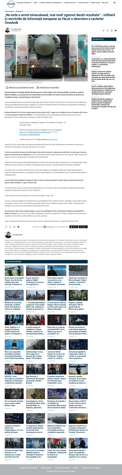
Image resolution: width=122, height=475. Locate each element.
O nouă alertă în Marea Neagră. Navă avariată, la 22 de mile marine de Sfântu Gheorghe (56, 306)
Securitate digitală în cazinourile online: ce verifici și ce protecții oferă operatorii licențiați (77, 355)
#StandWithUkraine (44, 132)
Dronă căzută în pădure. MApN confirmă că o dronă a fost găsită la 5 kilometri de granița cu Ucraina (35, 281)
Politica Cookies (46, 468)
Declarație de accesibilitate (91, 468)
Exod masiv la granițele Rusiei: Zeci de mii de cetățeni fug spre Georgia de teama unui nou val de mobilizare (14, 281)
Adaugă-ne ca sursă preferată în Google (21, 87)
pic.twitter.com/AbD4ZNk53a (29, 135)
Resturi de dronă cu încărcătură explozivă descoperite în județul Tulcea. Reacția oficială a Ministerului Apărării (78, 330)
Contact (76, 468)
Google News (51, 227)
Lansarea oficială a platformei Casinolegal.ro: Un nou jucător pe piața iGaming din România (14, 429)
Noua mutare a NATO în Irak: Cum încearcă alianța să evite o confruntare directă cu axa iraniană (78, 404)
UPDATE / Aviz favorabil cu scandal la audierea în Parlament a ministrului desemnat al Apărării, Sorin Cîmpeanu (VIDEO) (14, 379)
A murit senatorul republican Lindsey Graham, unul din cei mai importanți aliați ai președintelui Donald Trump (35, 330)
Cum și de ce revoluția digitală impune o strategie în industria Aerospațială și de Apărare (35, 453)
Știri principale (19, 11)
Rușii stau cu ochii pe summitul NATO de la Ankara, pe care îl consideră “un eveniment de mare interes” (56, 330)
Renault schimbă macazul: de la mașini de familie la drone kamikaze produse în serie (77, 379)
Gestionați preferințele (62, 468)
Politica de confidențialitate (28, 468)
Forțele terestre (69, 2)
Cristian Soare (17, 29)
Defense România (9, 11)
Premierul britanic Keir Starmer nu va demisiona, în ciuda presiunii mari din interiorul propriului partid (14, 453)
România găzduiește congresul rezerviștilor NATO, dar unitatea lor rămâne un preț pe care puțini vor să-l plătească (35, 306)
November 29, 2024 (51, 139)
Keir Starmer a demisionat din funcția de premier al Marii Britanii (35, 379)
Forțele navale (95, 2)
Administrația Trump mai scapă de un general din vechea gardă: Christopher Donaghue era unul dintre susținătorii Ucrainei (34, 355)
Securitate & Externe (24, 2)
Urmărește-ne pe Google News (49, 87)
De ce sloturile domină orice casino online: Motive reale (14, 403)
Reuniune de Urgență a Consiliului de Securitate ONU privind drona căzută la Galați (56, 404)
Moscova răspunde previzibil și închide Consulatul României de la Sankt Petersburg (14, 355)
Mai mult (105, 2)
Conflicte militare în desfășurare (50, 2)
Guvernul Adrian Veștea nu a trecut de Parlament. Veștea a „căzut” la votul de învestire (56, 355)
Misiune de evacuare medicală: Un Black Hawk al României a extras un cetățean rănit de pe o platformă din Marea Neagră (14, 306)
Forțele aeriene (83, 2)
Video (36, 2)
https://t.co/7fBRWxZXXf (28, 132)
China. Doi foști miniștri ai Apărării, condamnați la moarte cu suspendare (56, 453)
